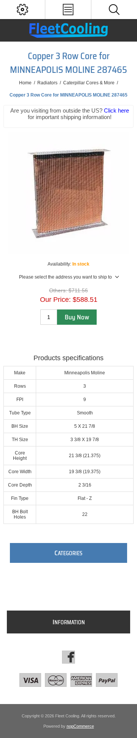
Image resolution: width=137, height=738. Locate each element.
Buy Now (77, 317)
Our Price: (55, 299)
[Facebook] (68, 657)
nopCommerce (80, 726)
